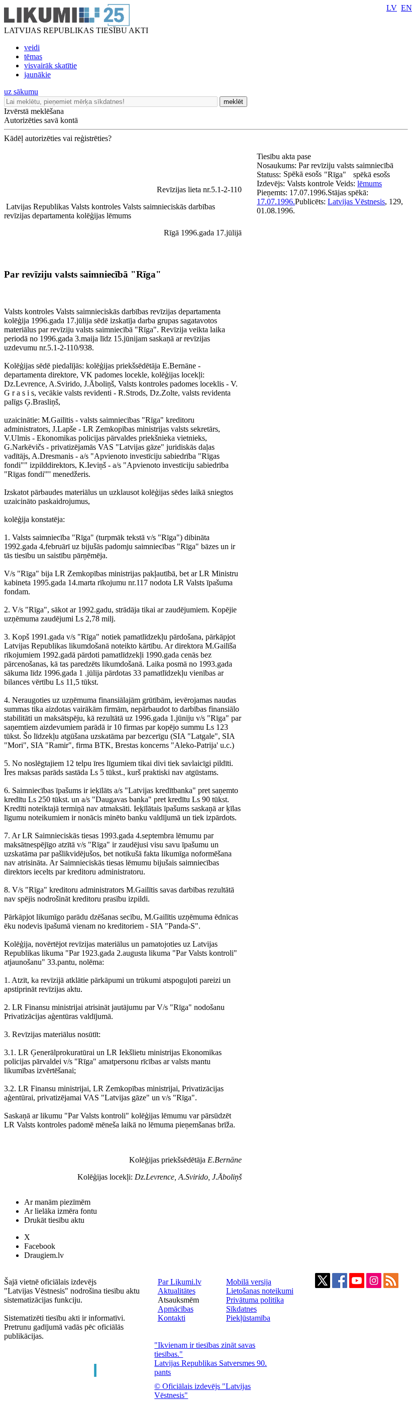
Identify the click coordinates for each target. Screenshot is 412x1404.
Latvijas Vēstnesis (356, 201)
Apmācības (175, 1309)
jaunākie (37, 74)
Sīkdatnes (241, 1309)
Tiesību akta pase (285, 156)
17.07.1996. (276, 201)
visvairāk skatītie (50, 65)
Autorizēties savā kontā (41, 120)
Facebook (39, 1246)
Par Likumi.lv (179, 1282)
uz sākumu (21, 91)
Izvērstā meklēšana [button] (34, 111)
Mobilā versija (248, 1282)
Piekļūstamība (248, 1318)
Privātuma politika (255, 1300)
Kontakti (171, 1318)
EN (406, 8)
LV (391, 8)
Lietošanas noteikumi (259, 1291)
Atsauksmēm (178, 1300)
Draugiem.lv (44, 1255)
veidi (32, 47)
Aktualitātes (176, 1291)
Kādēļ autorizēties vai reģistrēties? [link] (58, 138)
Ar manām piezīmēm (57, 1202)
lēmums (369, 183)
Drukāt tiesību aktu (54, 1220)
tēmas (33, 56)
